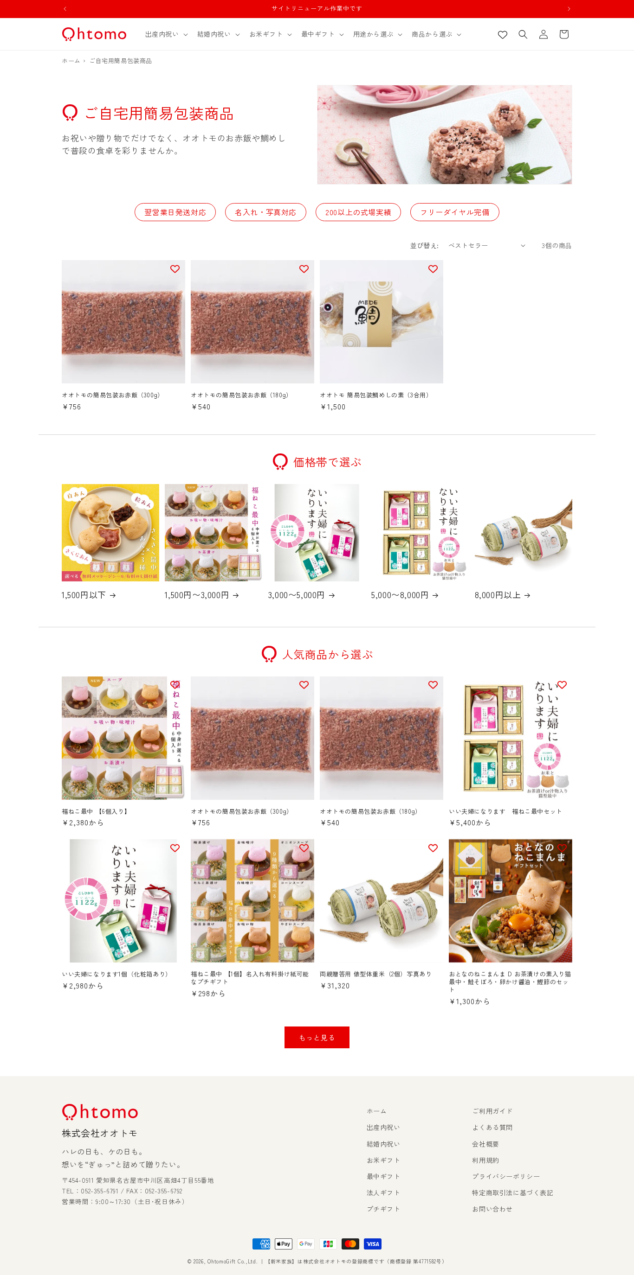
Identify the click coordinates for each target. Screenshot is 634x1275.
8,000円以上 (498, 594)
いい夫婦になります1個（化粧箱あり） (117, 974)
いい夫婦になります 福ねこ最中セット (506, 812)
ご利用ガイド (492, 1111)
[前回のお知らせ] (65, 9)
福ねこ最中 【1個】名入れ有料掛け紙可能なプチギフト (250, 978)
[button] (166, 34)
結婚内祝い (384, 1143)
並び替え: (424, 245)
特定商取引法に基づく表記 (512, 1192)
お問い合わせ (492, 1208)
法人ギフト (384, 1192)
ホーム (377, 1111)
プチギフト (384, 1208)
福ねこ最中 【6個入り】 (96, 812)
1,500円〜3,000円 (197, 594)
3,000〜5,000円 (296, 594)
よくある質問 (492, 1127)
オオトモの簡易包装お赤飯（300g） (113, 395)
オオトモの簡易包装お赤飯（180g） (241, 395)
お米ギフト (384, 1160)
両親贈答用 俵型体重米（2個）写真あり (376, 974)
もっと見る (317, 1037)
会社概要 (485, 1143)
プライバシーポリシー (506, 1176)
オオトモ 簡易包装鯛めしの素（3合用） (376, 395)
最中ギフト (384, 1176)
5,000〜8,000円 (400, 594)
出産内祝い (384, 1127)
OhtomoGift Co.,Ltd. (232, 1261)
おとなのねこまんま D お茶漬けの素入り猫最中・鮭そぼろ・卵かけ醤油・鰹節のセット (510, 982)
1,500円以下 (84, 594)
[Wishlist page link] (502, 34)
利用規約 (485, 1160)
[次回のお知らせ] (569, 9)
